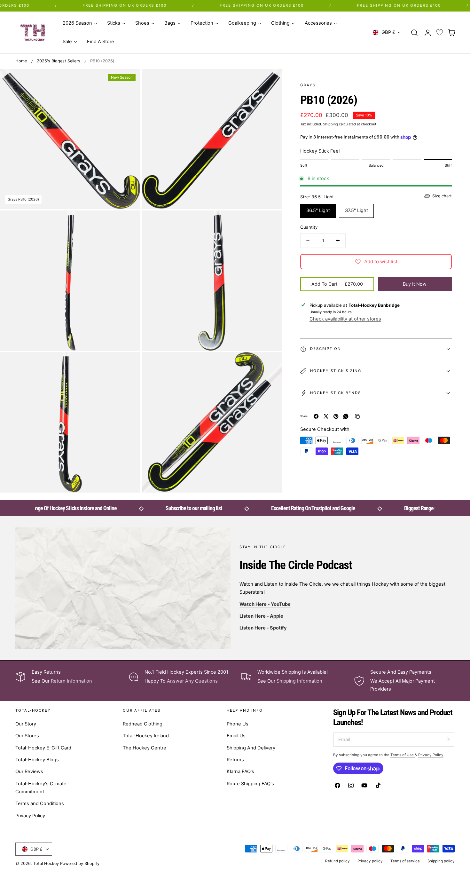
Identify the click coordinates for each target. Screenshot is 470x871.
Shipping (330, 124)
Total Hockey (46, 863)
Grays (308, 85)
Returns (235, 760)
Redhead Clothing (142, 724)
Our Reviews (29, 771)
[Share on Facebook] (316, 416)
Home (21, 61)
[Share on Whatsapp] (346, 416)
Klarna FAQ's (240, 771)
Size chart (441, 196)
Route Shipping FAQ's (250, 783)
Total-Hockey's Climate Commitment (41, 787)
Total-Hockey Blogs (37, 760)
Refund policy (337, 861)
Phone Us (237, 724)
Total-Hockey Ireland (146, 736)
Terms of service (405, 861)
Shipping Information (299, 681)
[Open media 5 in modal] (129, 364)
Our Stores (27, 736)
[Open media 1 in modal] (129, 80)
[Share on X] (326, 416)
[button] (414, 32)
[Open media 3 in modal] (129, 222)
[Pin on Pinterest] (336, 416)
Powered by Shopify (79, 863)
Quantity (308, 227)
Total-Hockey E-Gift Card (43, 747)
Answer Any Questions (192, 681)
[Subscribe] (447, 739)
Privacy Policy (30, 815)
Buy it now (415, 284)
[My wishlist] (439, 32)
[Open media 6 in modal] (271, 364)
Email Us (236, 736)
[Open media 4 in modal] (271, 222)
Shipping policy (441, 861)
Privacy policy (370, 861)
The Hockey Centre (144, 747)
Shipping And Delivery (251, 747)
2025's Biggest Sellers (58, 61)
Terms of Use (402, 755)
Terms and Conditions (39, 803)
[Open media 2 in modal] (271, 80)
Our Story (25, 724)
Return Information (71, 681)
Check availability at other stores (345, 319)
